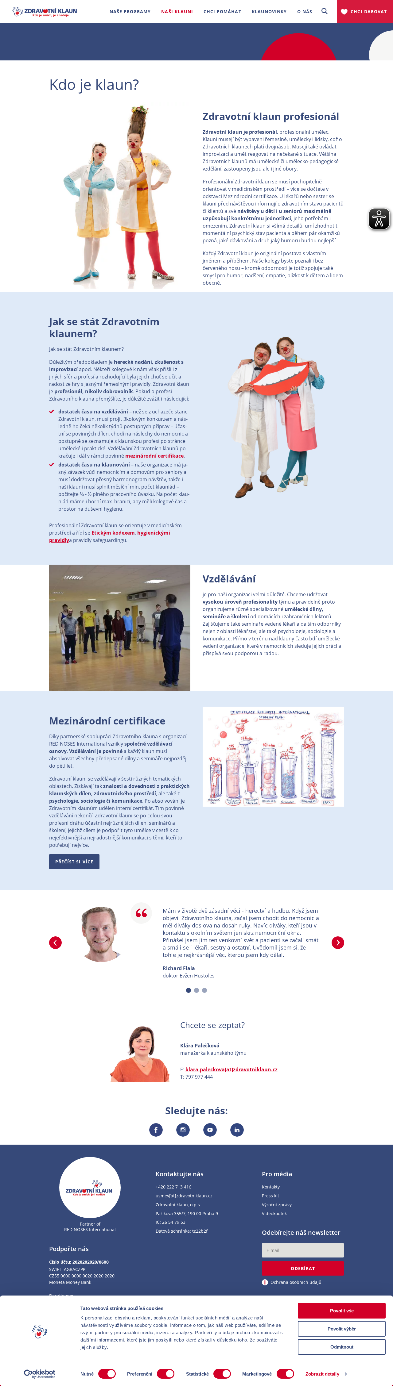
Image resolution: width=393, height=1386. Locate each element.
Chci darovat (369, 11)
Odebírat (303, 1268)
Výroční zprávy (277, 1204)
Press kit (270, 1196)
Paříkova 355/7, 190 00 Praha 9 (187, 1213)
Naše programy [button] (130, 11)
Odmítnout (341, 1347)
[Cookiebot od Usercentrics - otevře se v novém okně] (40, 1374)
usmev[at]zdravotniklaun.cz (184, 1196)
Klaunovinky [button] (269, 11)
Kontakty (271, 1187)
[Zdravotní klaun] (44, 9)
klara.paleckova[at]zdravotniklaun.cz (231, 1069)
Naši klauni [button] (177, 11)
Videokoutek (274, 1213)
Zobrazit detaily (322, 1373)
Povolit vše (342, 1310)
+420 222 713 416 (173, 1187)
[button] (324, 11)
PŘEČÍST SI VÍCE (74, 862)
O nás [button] (304, 11)
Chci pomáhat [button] (222, 11)
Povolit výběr (342, 1328)
